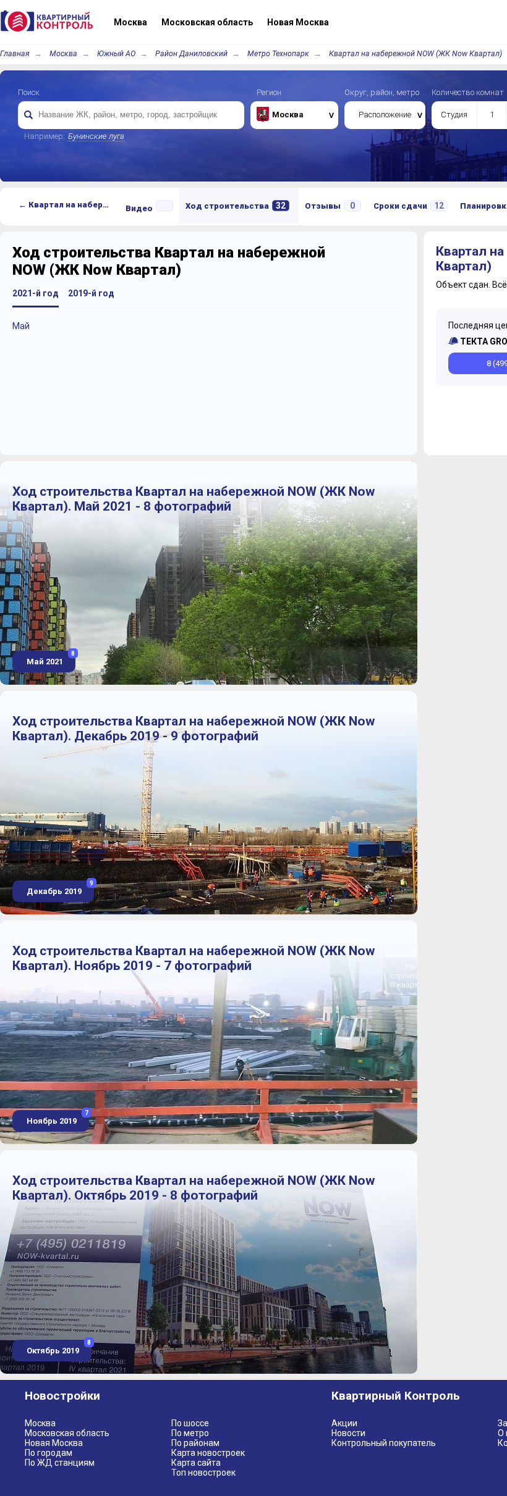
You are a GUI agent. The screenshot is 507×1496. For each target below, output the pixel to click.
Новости (348, 1433)
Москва (63, 53)
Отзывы (330, 206)
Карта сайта (196, 1463)
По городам (48, 1453)
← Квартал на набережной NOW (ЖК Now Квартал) (69, 204)
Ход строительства (235, 206)
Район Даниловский (191, 53)
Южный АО (116, 53)
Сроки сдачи (408, 206)
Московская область (67, 1433)
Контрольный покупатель (383, 1443)
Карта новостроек (208, 1453)
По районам (195, 1443)
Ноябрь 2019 (56, 1118)
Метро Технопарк (278, 53)
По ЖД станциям (60, 1463)
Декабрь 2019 (59, 888)
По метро (190, 1433)
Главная (15, 53)
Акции (344, 1423)
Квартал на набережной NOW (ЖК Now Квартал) (415, 53)
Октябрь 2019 (58, 1347)
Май (21, 326)
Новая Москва (54, 1443)
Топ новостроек (203, 1472)
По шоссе (190, 1423)
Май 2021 (50, 658)
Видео (139, 208)
